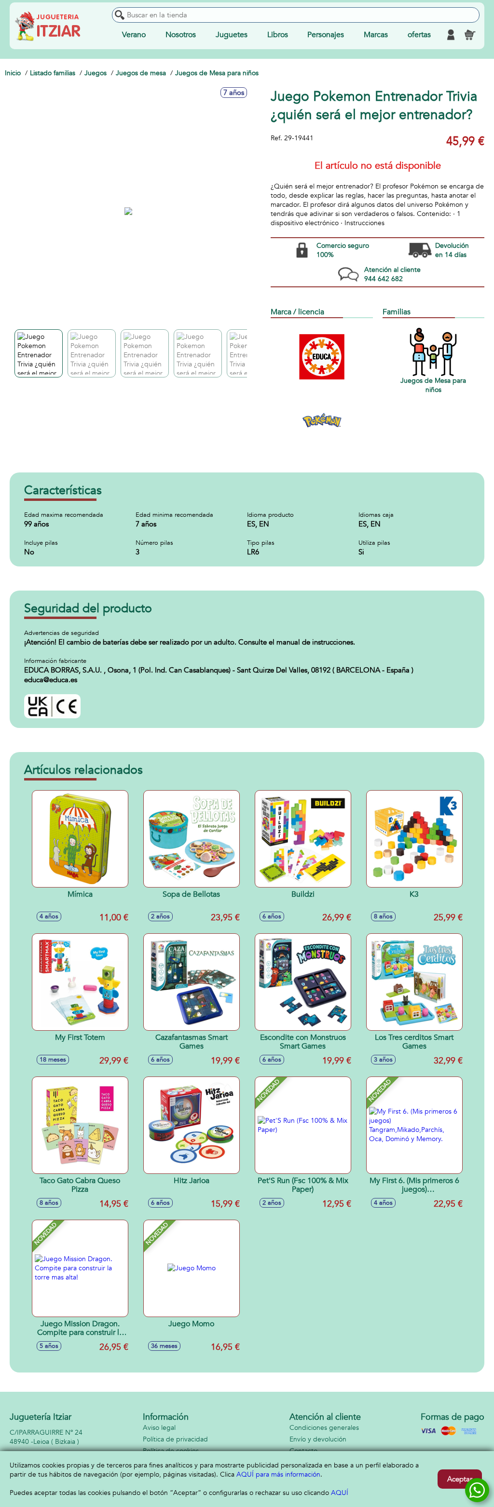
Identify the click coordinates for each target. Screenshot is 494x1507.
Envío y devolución (317, 1439)
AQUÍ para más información (278, 1474)
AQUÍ (339, 1492)
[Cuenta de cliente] (450, 34)
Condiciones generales (324, 1427)
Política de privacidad (175, 1439)
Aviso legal (159, 1427)
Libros (277, 34)
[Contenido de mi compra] (470, 34)
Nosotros (180, 34)
